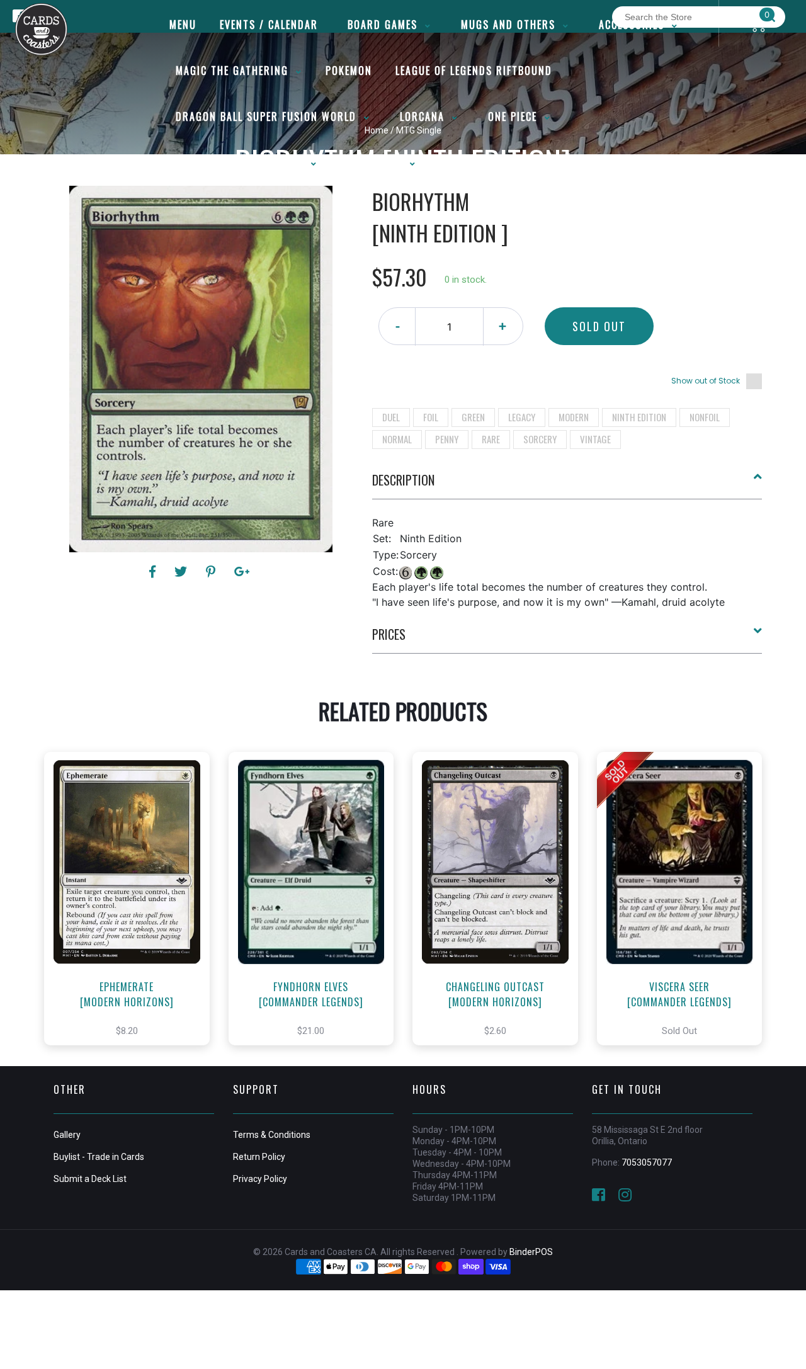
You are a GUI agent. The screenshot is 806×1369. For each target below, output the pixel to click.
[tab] (567, 484)
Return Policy (259, 1157)
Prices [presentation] (389, 634)
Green (473, 417)
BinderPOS (531, 1252)
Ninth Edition (639, 417)
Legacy (521, 417)
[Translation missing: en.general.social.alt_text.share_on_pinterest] (212, 571)
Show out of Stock (705, 380)
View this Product (132, 912)
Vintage (595, 439)
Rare (491, 439)
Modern (574, 417)
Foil (430, 417)
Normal (397, 439)
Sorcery (540, 439)
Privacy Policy (260, 1179)
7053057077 (647, 1162)
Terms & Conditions (271, 1135)
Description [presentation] (403, 479)
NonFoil (705, 417)
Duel (391, 417)
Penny (446, 439)
